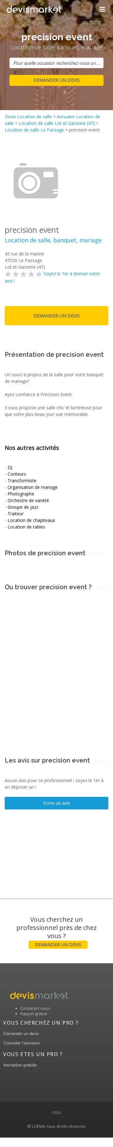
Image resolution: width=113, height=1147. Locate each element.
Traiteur (16, 514)
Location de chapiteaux (31, 520)
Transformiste (22, 481)
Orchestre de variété (28, 500)
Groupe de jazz (23, 507)
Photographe (21, 494)
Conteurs (17, 474)
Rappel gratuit (33, 1013)
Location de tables (26, 527)
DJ (10, 467)
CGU (56, 1112)
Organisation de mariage (33, 487)
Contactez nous (35, 1008)
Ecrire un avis (56, 803)
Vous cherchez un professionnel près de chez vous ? (56, 931)
